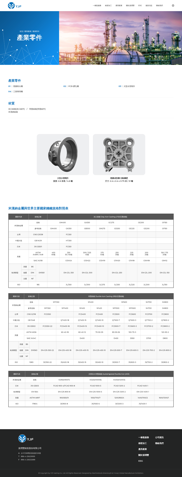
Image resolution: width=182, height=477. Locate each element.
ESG (140, 6)
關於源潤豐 (130, 6)
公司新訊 (159, 437)
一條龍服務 (97, 6)
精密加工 (108, 6)
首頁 (21, 31)
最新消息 (149, 6)
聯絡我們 (159, 6)
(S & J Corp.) (114, 473)
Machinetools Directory (101, 473)
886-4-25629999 (28, 456)
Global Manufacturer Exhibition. (131, 473)
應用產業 (119, 6)
